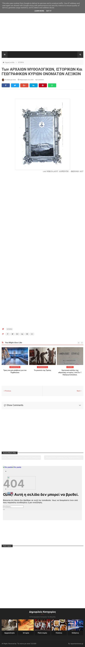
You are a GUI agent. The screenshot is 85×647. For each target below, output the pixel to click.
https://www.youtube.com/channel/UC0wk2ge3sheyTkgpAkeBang (21, 458)
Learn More (39, 11)
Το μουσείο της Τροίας (42, 370)
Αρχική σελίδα (10, 62)
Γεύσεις (59, 633)
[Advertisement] (42, 34)
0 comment (40, 80)
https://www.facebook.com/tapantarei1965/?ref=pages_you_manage (63, 458)
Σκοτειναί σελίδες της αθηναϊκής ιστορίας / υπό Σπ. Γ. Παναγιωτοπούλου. (70, 372)
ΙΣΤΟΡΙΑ (21, 62)
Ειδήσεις (75, 633)
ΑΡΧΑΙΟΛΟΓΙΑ (15, 367)
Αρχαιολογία (9, 633)
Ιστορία (26, 633)
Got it (48, 11)
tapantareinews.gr (77, 643)
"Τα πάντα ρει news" (24, 643)
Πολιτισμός (42, 633)
